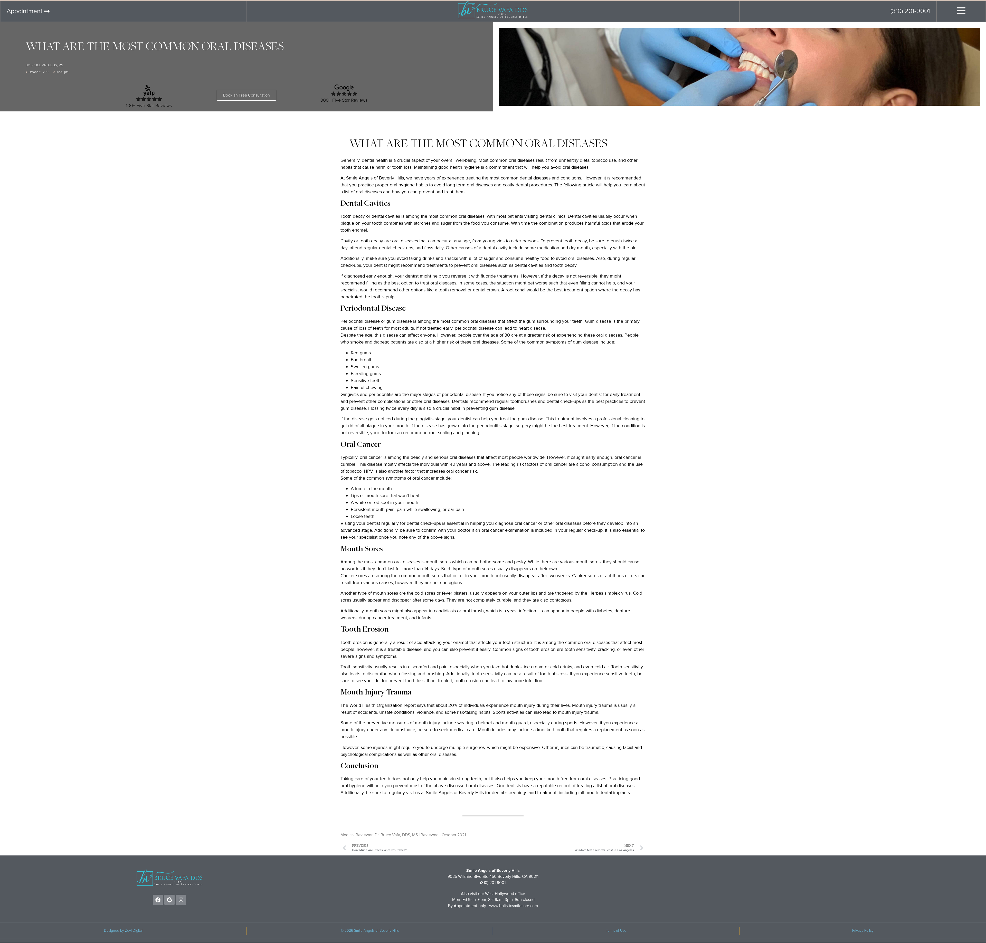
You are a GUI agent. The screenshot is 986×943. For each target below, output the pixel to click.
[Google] (169, 900)
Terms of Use (616, 930)
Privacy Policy (863, 930)
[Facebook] (158, 900)
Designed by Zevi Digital (123, 930)
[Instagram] (181, 900)
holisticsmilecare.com (518, 905)
